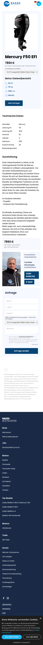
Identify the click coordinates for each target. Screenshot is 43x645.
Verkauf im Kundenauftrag (11, 574)
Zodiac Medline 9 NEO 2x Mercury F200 (16, 503)
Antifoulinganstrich (9, 565)
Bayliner (5, 460)
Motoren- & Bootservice (10, 552)
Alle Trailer (6, 540)
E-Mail (29, 282)
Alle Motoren (6, 528)
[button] (28, 3)
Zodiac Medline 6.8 (9, 511)
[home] (11, 4)
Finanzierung (7, 578)
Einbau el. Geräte (8, 561)
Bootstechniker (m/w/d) (10, 447)
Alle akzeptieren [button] (12, 637)
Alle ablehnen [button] (32, 637)
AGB (4, 613)
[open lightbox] (21, 32)
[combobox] (37, 2)
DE (38, 2)
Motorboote (6, 432)
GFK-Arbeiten (7, 557)
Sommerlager (7, 587)
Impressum (6, 609)
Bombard (5, 477)
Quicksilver (6, 486)
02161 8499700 (30, 275)
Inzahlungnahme (8, 582)
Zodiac (4, 473)
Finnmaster (6, 464)
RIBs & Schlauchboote (10, 437)
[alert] (21, 630)
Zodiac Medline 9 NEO (10, 507)
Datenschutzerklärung (26, 336)
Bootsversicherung (9, 569)
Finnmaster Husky (8, 469)
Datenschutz (6, 604)
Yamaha (5, 490)
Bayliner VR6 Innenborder (11, 515)
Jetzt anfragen (14, 103)
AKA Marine (6, 481)
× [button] (40, 618)
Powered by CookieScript (21, 642)
